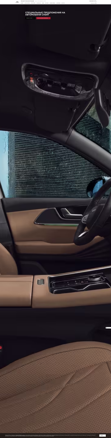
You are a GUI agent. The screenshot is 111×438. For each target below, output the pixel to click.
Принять (101, 435)
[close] (110, 327)
